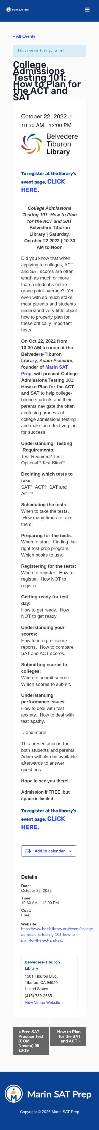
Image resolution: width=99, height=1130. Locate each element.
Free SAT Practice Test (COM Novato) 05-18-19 (30, 1041)
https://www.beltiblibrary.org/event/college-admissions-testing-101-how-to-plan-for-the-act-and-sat (57, 934)
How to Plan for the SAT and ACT (69, 1036)
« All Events (24, 36)
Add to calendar (50, 851)
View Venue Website (42, 1002)
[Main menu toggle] (87, 9)
